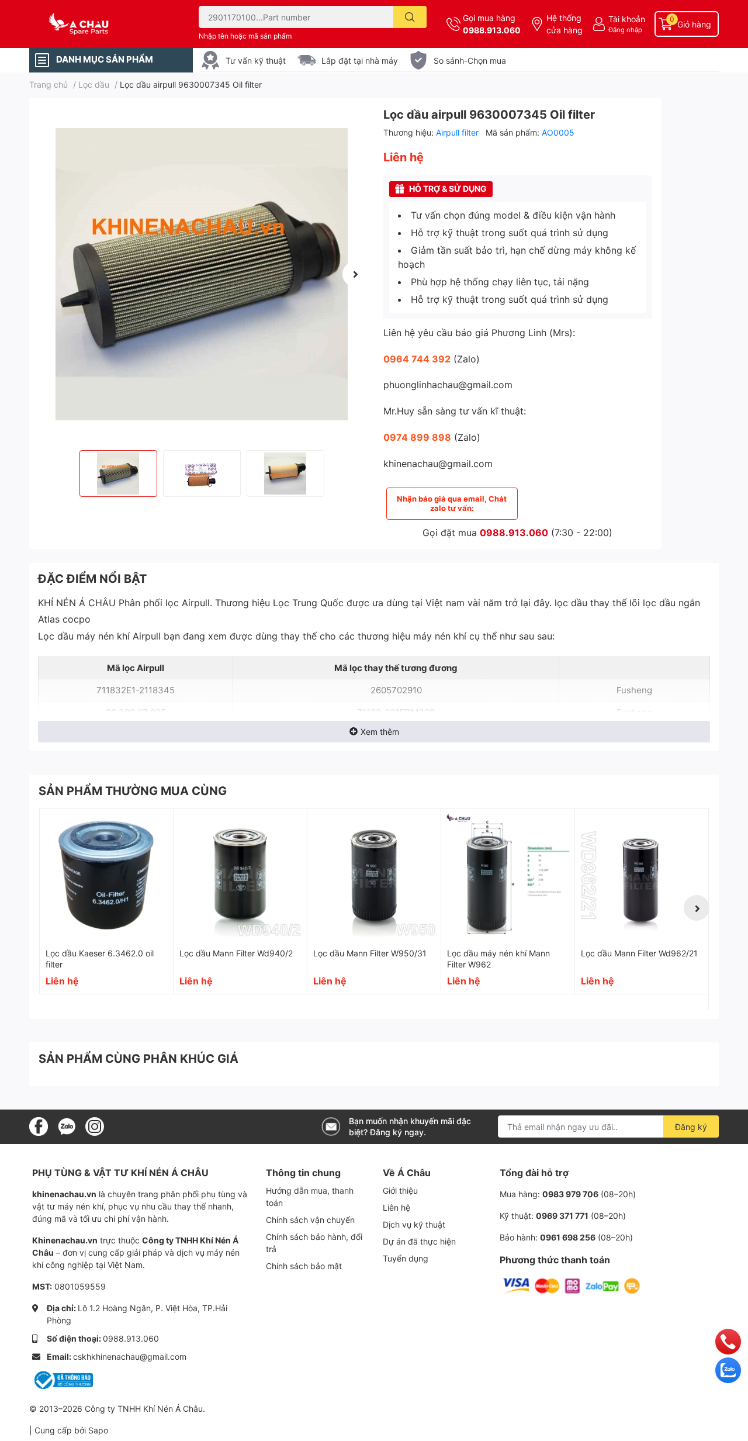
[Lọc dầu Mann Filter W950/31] (374, 875)
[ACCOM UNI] (101, 24)
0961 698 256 (567, 1237)
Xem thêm (380, 732)
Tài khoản (626, 19)
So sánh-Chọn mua (470, 60)
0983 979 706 (570, 1194)
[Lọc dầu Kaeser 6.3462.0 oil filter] (106, 875)
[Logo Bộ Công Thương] (62, 1379)
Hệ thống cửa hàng (564, 24)
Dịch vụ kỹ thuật (414, 1224)
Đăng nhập (625, 30)
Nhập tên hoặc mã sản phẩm (245, 36)
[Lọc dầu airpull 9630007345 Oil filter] (201, 274)
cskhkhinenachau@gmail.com (129, 1356)
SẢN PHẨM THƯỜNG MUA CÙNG (133, 791)
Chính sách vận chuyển (310, 1220)
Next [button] (355, 274)
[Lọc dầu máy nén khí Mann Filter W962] (508, 875)
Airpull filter (458, 132)
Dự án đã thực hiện (419, 1241)
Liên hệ (396, 1207)
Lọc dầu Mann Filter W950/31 (370, 953)
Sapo (98, 1430)
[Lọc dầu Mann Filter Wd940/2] (240, 875)
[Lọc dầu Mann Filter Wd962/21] (642, 875)
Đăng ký (691, 1127)
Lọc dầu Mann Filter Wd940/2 (236, 953)
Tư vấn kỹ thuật (256, 60)
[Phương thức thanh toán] (571, 1285)
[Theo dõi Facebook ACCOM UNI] (38, 1126)
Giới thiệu (400, 1190)
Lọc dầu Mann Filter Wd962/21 (639, 953)
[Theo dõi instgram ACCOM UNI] (94, 1126)
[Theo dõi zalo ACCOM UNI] (66, 1126)
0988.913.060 (492, 30)
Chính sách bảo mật (304, 1266)
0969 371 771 (562, 1216)
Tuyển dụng (405, 1258)
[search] (410, 17)
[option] (201, 274)
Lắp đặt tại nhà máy (359, 60)
